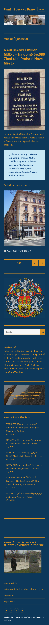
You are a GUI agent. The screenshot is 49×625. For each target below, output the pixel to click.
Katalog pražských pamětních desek (20, 589)
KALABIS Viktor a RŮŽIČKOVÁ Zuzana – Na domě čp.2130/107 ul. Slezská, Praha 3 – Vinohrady (23, 481)
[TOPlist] (9, 526)
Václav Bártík (12, 251)
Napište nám (9, 601)
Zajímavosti (9, 595)
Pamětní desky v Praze (19, 9)
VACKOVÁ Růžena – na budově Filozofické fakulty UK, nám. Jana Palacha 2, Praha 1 (22, 427)
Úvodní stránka (10, 582)
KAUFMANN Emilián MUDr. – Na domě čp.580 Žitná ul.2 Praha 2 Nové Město (24, 56)
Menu (41, 9)
